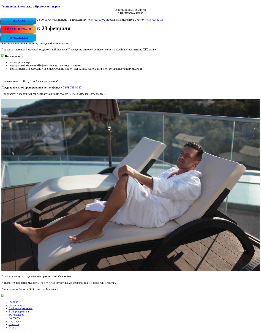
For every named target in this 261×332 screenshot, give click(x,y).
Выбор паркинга (19, 311)
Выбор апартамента (20, 308)
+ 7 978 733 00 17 (71, 87)
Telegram (19, 21)
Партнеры (15, 321)
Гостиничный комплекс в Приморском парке (30, 6)
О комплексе (16, 305)
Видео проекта (19, 37)
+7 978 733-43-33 (153, 19)
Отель (12, 327)
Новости (14, 324)
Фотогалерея (16, 314)
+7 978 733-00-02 (95, 19)
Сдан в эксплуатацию (18, 29)
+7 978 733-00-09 (37, 19)
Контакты (14, 317)
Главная (13, 301)
